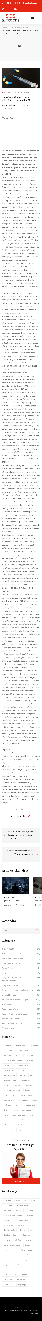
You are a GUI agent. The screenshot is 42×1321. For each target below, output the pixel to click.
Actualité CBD (21, 949)
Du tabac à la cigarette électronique (21, 990)
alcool (35, 1045)
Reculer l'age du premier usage (21, 1014)
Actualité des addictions (19, 28)
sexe (32, 1115)
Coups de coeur (21, 973)
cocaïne (30, 1060)
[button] (21, 1181)
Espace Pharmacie (21, 995)
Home (4, 28)
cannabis (30, 1055)
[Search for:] (21, 930)
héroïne (18, 1085)
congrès (21, 1070)
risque (6, 1110)
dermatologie (9, 1075)
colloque (7, 1065)
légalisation (8, 1100)
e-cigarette (25, 1080)
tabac (24, 1120)
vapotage (22, 1130)
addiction (7, 1045)
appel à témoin (23, 1050)
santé (6, 1115)
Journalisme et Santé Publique (21, 1000)
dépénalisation (10, 1080)
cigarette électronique (13, 1060)
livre (5, 1095)
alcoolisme (8, 1050)
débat (32, 1075)
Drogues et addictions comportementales (21, 979)
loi (13, 1095)
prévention (30, 1105)
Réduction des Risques (21, 1019)
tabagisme (8, 1125)
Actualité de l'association (21, 954)
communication (22, 1065)
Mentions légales (10, 1310)
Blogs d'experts (20, 968)
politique (7, 1105)
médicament (23, 1100)
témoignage (8, 1130)
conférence (8, 1070)
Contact (35, 1314)
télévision (21, 1125)
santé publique (19, 1115)
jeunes (28, 1090)
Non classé (21, 1004)
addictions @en (22, 1045)
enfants (7, 1085)
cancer (19, 1055)
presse (18, 1105)
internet (29, 1085)
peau (35, 1100)
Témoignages (21, 1028)
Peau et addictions (21, 1009)
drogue (22, 1075)
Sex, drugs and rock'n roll (21, 1023)
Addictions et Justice (21, 963)
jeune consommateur (12, 1090)
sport (15, 1120)
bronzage (7, 1055)
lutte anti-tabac (25, 1095)
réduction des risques (22, 1110)
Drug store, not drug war (20, 985)
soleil (6, 1120)
